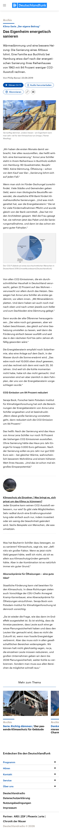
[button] (4, 5)
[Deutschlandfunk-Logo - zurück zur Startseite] (29, 5)
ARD (17, 816)
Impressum (10, 807)
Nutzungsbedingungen (17, 802)
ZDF (24, 816)
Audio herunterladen (41, 85)
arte (42, 816)
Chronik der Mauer (14, 821)
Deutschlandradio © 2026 (19, 825)
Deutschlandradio (14, 793)
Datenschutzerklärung (16, 797)
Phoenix (33, 816)
